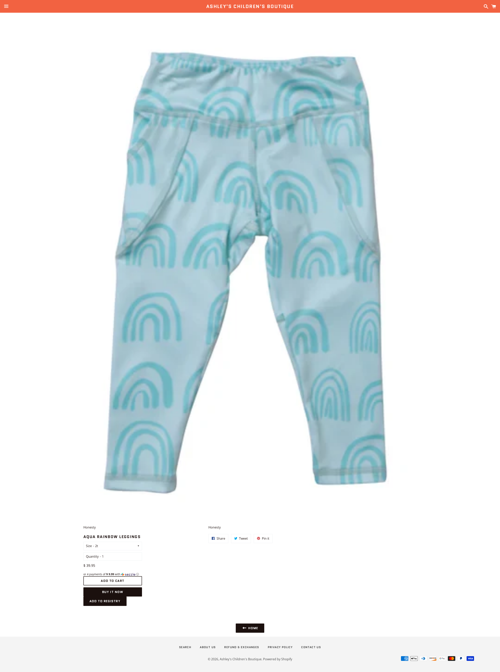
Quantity (92, 556)
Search (185, 647)
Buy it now (112, 592)
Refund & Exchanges (241, 647)
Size (89, 546)
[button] (112, 574)
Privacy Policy (280, 647)
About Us (208, 647)
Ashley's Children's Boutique (250, 6)
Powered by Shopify (277, 659)
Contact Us (311, 647)
